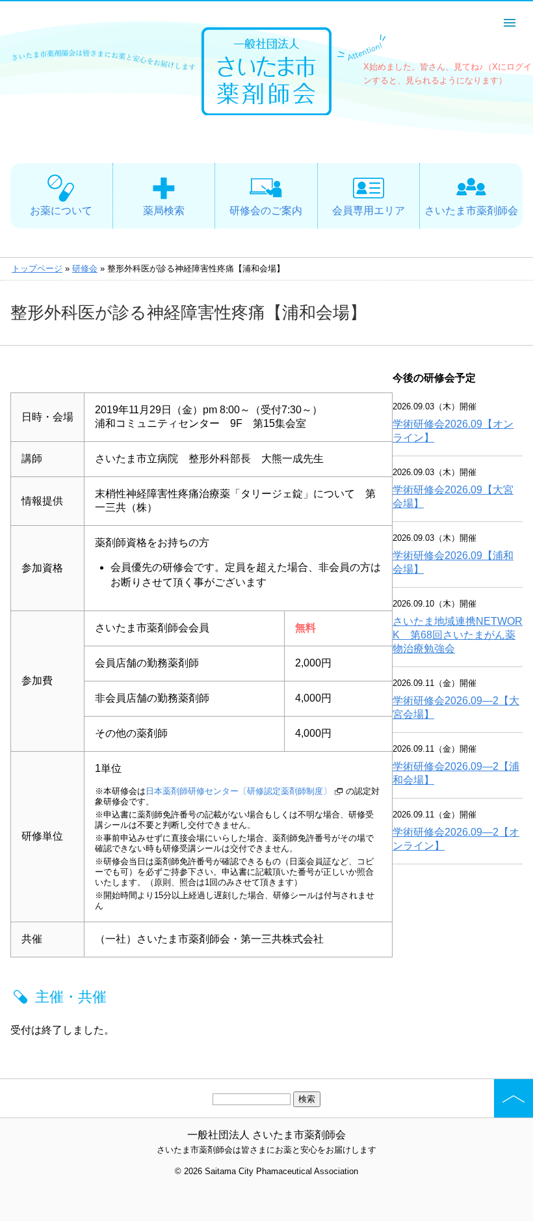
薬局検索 (164, 210)
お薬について (61, 210)
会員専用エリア (368, 210)
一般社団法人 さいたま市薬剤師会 (266, 1134)
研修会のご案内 (265, 210)
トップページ (37, 268)
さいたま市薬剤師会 (471, 210)
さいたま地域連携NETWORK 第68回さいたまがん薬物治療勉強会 (458, 635)
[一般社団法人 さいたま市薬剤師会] (267, 111)
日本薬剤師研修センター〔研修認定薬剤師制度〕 (239, 791)
